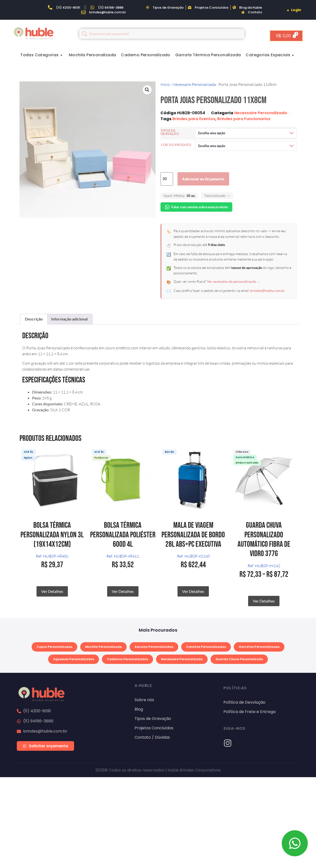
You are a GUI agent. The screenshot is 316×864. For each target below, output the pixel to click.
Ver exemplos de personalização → (233, 281)
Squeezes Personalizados (73, 659)
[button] (147, 89)
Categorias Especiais (268, 55)
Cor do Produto (176, 145)
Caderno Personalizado (145, 55)
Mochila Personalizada (92, 55)
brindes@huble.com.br (267, 290)
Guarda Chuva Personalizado (239, 659)
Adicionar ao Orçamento (203, 178)
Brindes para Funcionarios (243, 119)
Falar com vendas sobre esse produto (199, 207)
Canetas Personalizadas (206, 647)
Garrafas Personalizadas (259, 647)
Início (165, 84)
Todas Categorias (39, 55)
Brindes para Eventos (193, 119)
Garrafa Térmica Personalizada (208, 55)
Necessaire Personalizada (194, 84)
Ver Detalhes (52, 591)
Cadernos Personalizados (127, 659)
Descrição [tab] (34, 319)
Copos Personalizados (54, 647)
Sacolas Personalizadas (154, 647)
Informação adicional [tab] (69, 319)
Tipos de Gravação (169, 132)
